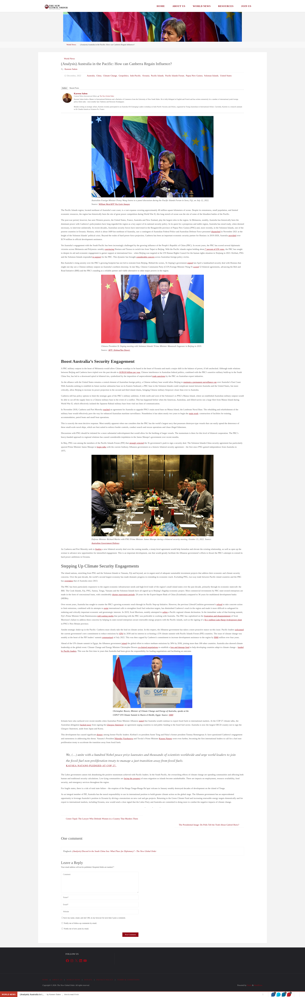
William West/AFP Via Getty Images (114, 204)
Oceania (145, 75)
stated (141, 721)
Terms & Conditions (128, 980)
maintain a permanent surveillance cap (200, 382)
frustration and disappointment (217, 616)
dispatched (215, 231)
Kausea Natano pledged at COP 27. (91, 765)
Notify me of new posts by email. (76, 929)
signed (190, 263)
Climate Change (110, 75)
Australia (91, 75)
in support (96, 257)
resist (106, 608)
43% (121, 633)
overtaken (68, 581)
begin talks (101, 447)
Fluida (249, 985)
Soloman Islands (211, 75)
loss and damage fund (179, 647)
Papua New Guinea (194, 75)
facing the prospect (132, 778)
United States (226, 75)
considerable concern (145, 257)
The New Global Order (107, 96)
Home (45, 980)
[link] (258, 6)
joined (124, 643)
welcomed (239, 629)
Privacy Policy (104, 980)
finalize (98, 549)
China (98, 75)
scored (196, 267)
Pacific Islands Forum (174, 75)
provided (232, 235)
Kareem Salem (80, 93)
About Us (57, 980)
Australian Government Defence (105, 543)
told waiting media (105, 616)
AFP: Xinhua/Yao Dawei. (119, 350)
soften (165, 612)
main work (193, 413)
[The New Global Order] (56, 6)
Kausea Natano (165, 738)
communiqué (107, 637)
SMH (171, 715)
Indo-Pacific (135, 75)
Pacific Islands (157, 75)
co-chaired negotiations (148, 647)
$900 (216, 637)
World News (71, 45)
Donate (88, 980)
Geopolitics (124, 75)
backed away (85, 725)
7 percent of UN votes (214, 249)
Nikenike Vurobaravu (123, 738)
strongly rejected (136, 443)
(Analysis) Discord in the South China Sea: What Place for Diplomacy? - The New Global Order (114, 851)
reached (106, 409)
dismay (100, 734)
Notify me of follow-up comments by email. (80, 923)
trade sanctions (158, 376)
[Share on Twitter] (279, 994)
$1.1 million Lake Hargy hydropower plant (223, 620)
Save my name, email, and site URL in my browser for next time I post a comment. (94, 918)
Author (64, 88)
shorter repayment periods (123, 594)
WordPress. (258, 985)
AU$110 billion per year (129, 372)
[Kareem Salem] (67, 98)
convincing (109, 249)
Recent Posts (74, 88)
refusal (219, 604)
